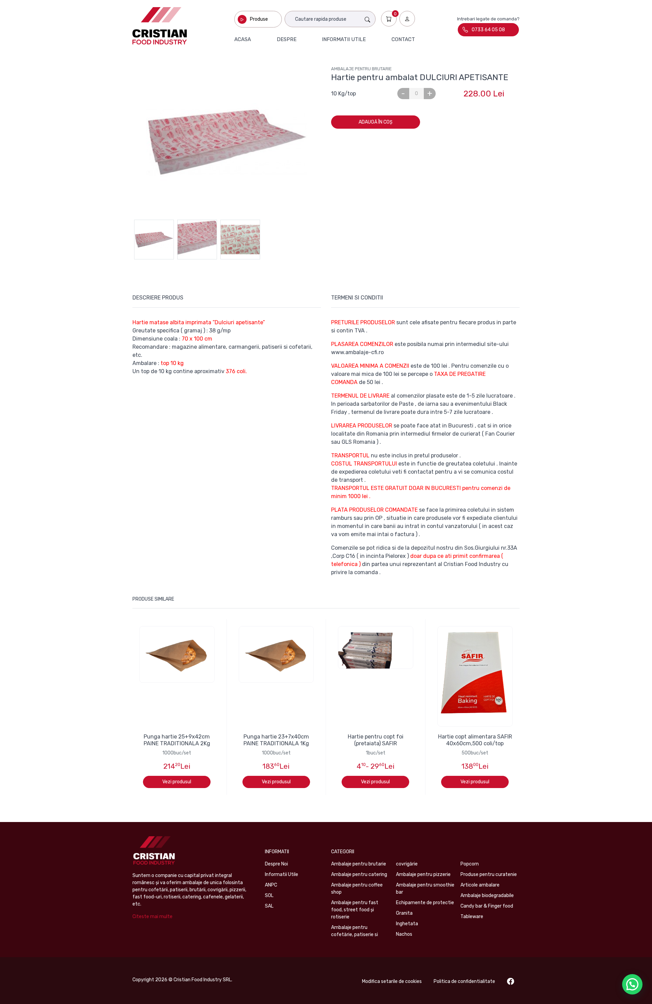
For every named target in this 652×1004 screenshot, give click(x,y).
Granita (404, 913)
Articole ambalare (480, 885)
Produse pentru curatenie (488, 874)
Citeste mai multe (152, 916)
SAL (269, 906)
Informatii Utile (281, 874)
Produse (259, 19)
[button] (632, 984)
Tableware (471, 916)
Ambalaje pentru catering (359, 874)
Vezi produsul (176, 782)
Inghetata (407, 924)
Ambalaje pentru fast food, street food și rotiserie (354, 910)
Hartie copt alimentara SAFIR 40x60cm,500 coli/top (475, 739)
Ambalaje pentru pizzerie (423, 874)
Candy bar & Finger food (486, 906)
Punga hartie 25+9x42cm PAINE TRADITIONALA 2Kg (177, 739)
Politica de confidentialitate (464, 981)
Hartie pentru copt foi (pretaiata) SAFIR (375, 739)
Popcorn (469, 864)
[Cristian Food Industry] (159, 25)
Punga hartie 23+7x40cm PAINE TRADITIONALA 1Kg (276, 739)
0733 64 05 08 (488, 30)
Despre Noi (276, 864)
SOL (269, 895)
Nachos (404, 934)
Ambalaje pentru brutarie (361, 68)
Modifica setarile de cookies (392, 981)
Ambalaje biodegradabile (487, 895)
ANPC (271, 885)
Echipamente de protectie (425, 903)
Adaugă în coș (376, 122)
